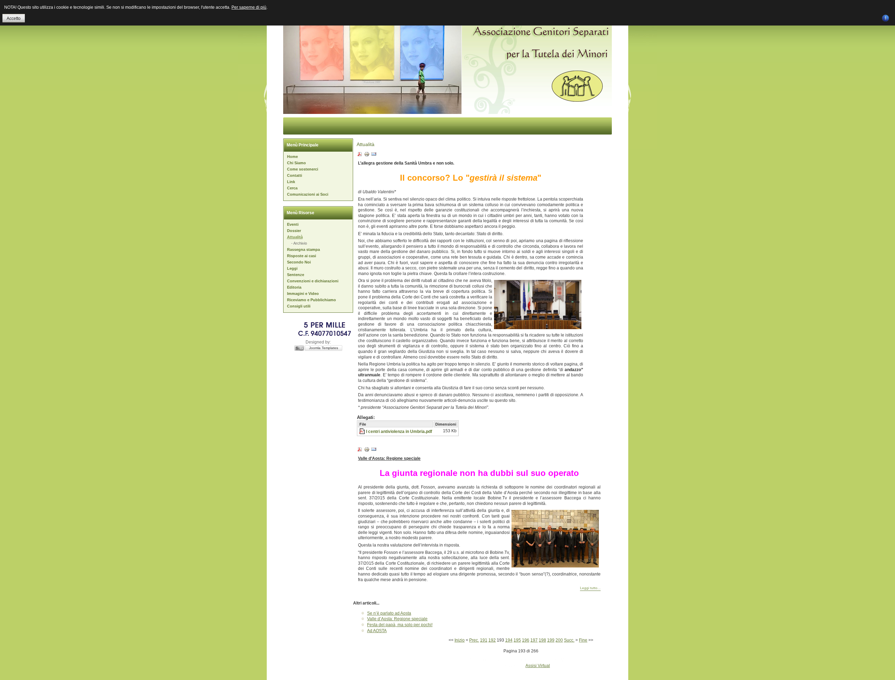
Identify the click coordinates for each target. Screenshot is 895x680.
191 (483, 640)
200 (559, 640)
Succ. (569, 640)
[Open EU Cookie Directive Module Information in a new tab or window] (885, 17)
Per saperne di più (248, 7)
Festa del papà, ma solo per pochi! (399, 624)
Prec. (474, 640)
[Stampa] (367, 155)
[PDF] (360, 155)
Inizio (459, 640)
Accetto (14, 18)
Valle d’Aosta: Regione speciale (397, 618)
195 (517, 640)
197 (534, 640)
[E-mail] (374, 155)
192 (492, 640)
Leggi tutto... (590, 588)
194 (509, 640)
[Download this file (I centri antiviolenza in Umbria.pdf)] (362, 431)
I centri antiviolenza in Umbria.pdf (399, 431)
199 (550, 640)
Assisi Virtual (537, 665)
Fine (583, 640)
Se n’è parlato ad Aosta (389, 613)
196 (525, 640)
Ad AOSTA (377, 630)
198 (542, 640)
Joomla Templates (323, 348)
